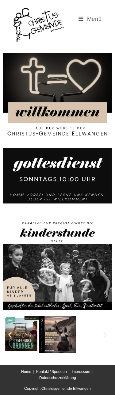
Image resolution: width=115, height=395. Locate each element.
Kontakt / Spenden (51, 372)
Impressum (81, 372)
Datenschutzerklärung (57, 378)
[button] (10, 335)
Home (26, 372)
